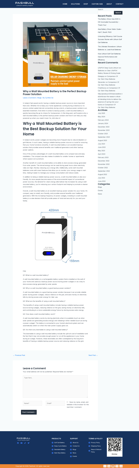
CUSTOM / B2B (97, 4)
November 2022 (103, 164)
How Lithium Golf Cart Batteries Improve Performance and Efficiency (109, 57)
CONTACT (119, 4)
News (100, 194)
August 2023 (102, 140)
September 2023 (104, 137)
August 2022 (102, 174)
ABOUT (109, 4)
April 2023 (101, 154)
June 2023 (102, 147)
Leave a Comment (29, 98)
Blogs (39, 98)
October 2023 (103, 134)
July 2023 (101, 144)
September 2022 (104, 171)
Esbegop (101, 76)
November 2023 (103, 130)
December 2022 (103, 161)
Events (100, 190)
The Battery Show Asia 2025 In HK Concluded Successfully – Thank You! (109, 22)
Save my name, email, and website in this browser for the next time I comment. (78, 404)
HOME (65, 4)
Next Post (93, 355)
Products (56, 439)
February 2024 (103, 120)
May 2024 (101, 117)
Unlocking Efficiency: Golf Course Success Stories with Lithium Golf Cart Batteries (110, 39)
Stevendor (101, 82)
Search (100, 9)
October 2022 (103, 168)
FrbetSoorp (102, 88)
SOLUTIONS (75, 4)
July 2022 (101, 178)
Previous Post (19, 355)
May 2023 (101, 151)
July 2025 (101, 113)
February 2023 (103, 157)
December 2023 (103, 127)
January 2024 (103, 123)
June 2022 (102, 181)
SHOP (86, 4)
